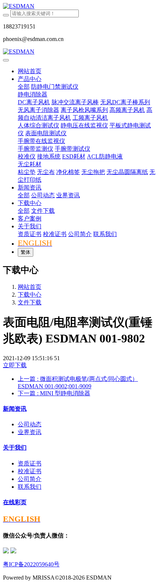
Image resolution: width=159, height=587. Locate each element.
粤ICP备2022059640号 (31, 564)
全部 (24, 86)
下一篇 (54, 393)
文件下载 (29, 302)
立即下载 (15, 365)
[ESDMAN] (79, 6)
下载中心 (29, 294)
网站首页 (29, 71)
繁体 (25, 252)
